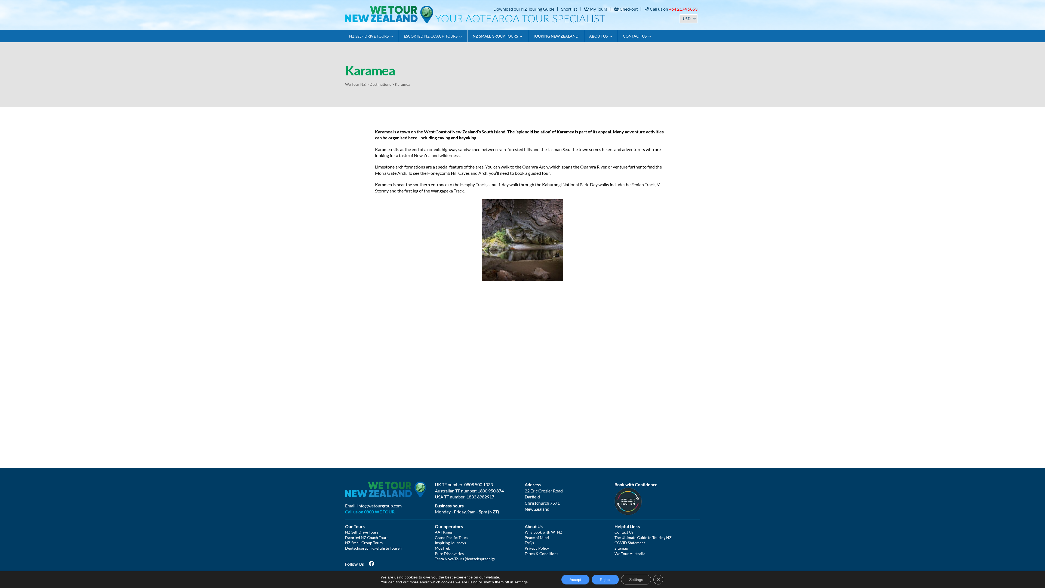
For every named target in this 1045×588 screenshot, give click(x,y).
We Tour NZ (355, 84)
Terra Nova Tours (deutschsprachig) (465, 558)
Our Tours (355, 526)
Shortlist (569, 8)
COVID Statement (629, 542)
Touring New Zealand (556, 36)
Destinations (380, 84)
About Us (598, 36)
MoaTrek (442, 548)
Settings (636, 579)
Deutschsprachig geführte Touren (373, 548)
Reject (605, 579)
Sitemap (621, 548)
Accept (575, 579)
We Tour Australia (629, 553)
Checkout (628, 8)
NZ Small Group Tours (495, 36)
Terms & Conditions (541, 553)
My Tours (598, 8)
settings (521, 582)
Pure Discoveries (449, 553)
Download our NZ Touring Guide (523, 8)
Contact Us (635, 36)
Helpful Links (627, 526)
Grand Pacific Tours (451, 537)
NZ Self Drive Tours (369, 36)
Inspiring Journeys (450, 542)
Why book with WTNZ (544, 532)
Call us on (673, 8)
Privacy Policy (537, 548)
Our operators (449, 526)
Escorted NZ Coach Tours (430, 36)
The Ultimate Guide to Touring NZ (643, 537)
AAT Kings (444, 532)
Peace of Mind (537, 537)
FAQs (529, 542)
